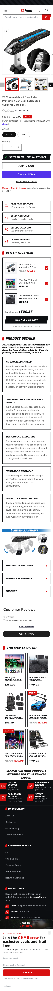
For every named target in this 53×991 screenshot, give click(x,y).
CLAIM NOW (26, 972)
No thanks (7, 986)
